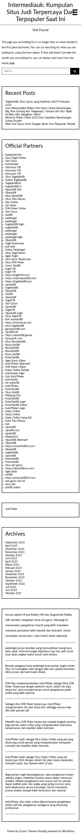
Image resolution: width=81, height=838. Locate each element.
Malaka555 (11, 437)
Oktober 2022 (13, 580)
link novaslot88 (14, 319)
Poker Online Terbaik (17, 370)
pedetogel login (14, 237)
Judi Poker (11, 509)
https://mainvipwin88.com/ (21, 278)
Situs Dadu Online (45, 739)
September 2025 (15, 542)
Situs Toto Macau (15, 199)
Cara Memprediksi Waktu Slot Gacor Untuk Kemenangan (38, 108)
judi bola (10, 246)
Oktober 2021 (13, 593)
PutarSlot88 (12, 357)
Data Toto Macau (15, 421)
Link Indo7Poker (14, 376)
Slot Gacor (11, 211)
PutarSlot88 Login (15, 402)
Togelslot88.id (13, 183)
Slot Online (11, 202)
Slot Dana (11, 161)
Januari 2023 (13, 571)
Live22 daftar (48, 636)
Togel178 (10, 300)
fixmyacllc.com (13, 338)
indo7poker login (14, 373)
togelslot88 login (14, 224)
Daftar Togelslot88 (16, 180)
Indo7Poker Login (15, 408)
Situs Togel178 (13, 316)
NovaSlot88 (12, 348)
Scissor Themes (28, 831)
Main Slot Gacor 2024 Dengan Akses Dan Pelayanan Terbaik (40, 124)
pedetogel (11, 218)
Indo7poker (11, 164)
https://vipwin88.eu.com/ (19, 468)
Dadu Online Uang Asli (18, 417)
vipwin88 (10, 284)
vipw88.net (11, 332)
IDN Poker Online (15, 208)
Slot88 (9, 294)
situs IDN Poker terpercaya (30, 704)
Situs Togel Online (15, 158)
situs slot (10, 484)
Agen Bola (11, 471)
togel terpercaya (14, 243)
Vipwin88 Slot (13, 189)
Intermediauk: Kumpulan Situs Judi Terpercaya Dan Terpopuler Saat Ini (40, 12)
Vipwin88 (10, 192)
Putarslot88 (12, 459)
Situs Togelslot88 (15, 177)
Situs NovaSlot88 (15, 341)
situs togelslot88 (14, 326)
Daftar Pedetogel (15, 250)
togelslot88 (11, 227)
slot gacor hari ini (15, 481)
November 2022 (14, 577)
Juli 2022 (10, 587)
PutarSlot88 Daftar (16, 405)
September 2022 (15, 584)
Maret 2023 (12, 565)
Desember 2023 (14, 549)
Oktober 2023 (13, 555)
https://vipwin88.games (18, 335)
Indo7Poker (11, 386)
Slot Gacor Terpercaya (18, 259)
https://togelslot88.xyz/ (18, 281)
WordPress (68, 831)
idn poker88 (12, 383)
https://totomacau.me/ (18, 322)
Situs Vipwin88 (13, 196)
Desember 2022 (14, 574)
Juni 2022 (11, 590)
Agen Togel (11, 256)
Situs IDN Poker (14, 262)
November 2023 (14, 552)
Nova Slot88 (12, 345)
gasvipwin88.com (15, 329)
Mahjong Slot (13, 395)
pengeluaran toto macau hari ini (42, 781)
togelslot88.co (13, 186)
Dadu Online (12, 411)
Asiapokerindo (13, 155)
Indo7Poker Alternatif (17, 364)
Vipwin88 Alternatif (16, 440)
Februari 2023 (13, 568)
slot (7, 424)
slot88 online (12, 487)
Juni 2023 (11, 558)
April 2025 (11, 546)
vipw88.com (12, 430)
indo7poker (11, 379)
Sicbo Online (12, 414)
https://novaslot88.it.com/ (20, 446)
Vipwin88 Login (14, 313)
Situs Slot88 (12, 392)
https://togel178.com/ (17, 275)
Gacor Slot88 (13, 265)
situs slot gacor (14, 465)
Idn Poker (10, 205)
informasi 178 (13, 167)
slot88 (8, 215)
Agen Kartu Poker (15, 360)
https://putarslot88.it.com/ (20, 478)
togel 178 (10, 269)
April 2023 (11, 561)
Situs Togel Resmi (15, 253)
